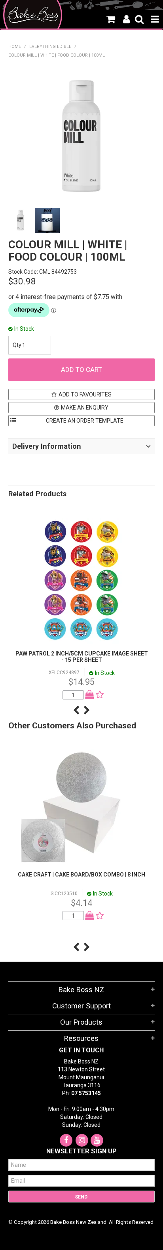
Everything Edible (50, 46)
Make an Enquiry (84, 407)
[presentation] (76, 710)
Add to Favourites (85, 394)
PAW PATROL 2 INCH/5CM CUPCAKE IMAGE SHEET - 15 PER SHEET (81, 656)
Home (14, 46)
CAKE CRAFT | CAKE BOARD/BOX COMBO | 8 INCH (81, 874)
